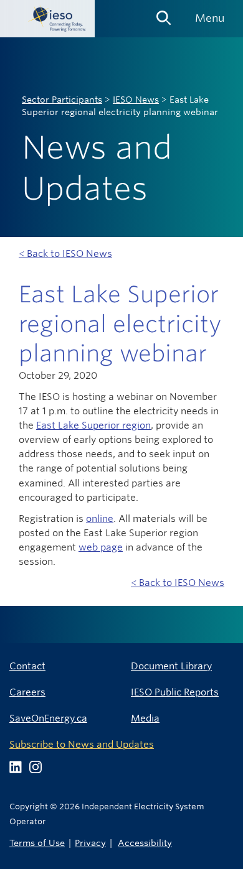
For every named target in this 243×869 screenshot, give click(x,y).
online (99, 518)
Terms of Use (37, 842)
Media (145, 718)
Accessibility (145, 842)
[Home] (47, 18)
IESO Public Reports (175, 692)
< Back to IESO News (65, 253)
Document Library (171, 666)
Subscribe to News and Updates (81, 744)
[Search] (164, 13)
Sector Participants (62, 100)
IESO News (136, 100)
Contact (27, 666)
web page (101, 547)
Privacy (90, 842)
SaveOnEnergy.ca (48, 718)
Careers (27, 692)
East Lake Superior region (93, 425)
